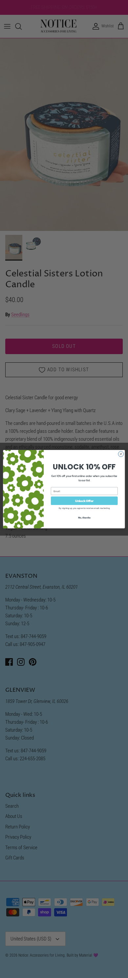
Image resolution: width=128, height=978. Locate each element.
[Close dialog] (121, 454)
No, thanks (84, 517)
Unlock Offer (84, 500)
